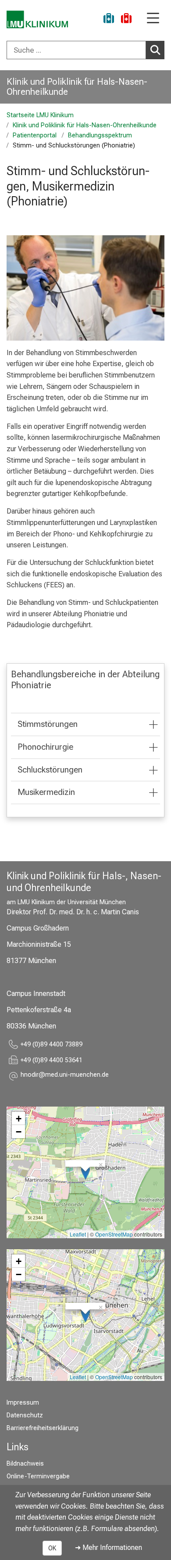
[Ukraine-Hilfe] (108, 19)
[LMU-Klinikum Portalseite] (37, 19)
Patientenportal (35, 135)
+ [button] (18, 1118)
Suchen (155, 50)
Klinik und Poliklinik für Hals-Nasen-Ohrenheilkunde (77, 86)
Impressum (23, 1402)
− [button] (18, 1131)
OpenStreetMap (114, 1234)
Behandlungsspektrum (100, 135)
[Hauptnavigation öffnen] (153, 18)
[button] (65, 1076)
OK (52, 1548)
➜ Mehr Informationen (108, 1547)
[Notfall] (126, 19)
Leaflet (78, 1234)
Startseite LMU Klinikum (40, 115)
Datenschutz (25, 1415)
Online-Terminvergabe (38, 1476)
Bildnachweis (25, 1463)
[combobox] (85, 50)
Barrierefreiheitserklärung (42, 1428)
